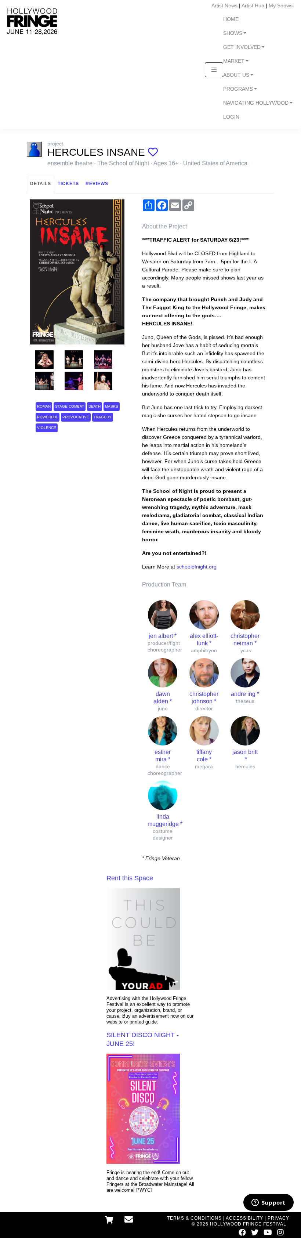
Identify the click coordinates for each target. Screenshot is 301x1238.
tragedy (103, 417)
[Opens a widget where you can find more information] (268, 1203)
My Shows (281, 5)
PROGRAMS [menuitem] (238, 89)
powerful (47, 417)
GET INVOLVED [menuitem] (242, 47)
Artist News (224, 5)
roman (44, 406)
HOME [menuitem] (231, 19)
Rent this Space (129, 878)
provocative (75, 417)
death (94, 406)
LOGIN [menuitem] (231, 117)
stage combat (69, 406)
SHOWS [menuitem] (232, 33)
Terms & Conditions (194, 1218)
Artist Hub (253, 5)
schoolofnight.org (197, 567)
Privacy (278, 1218)
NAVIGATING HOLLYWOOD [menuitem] (256, 103)
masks (111, 406)
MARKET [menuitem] (233, 61)
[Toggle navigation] (214, 69)
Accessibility (244, 1218)
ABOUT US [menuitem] (236, 75)
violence (46, 428)
